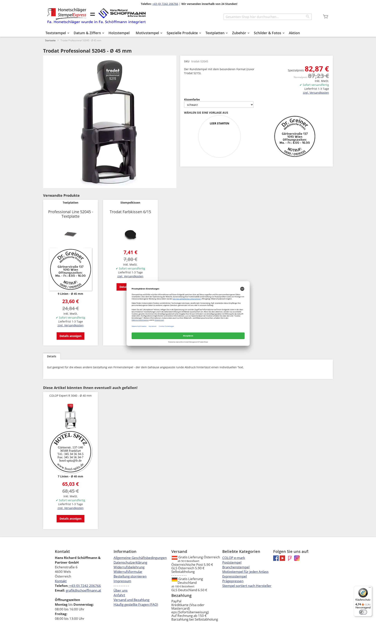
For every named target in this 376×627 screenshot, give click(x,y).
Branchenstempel (235, 567)
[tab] (51, 356)
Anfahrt (119, 595)
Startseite (50, 40)
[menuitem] (56, 33)
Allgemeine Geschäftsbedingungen (140, 557)
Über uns (120, 590)
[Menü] (369, 588)
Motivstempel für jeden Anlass (245, 571)
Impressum (122, 581)
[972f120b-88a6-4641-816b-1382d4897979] (294, 137)
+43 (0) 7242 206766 (165, 4)
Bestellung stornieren (130, 576)
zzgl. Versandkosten (316, 92)
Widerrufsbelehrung (129, 567)
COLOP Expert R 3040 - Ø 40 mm (70, 395)
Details (51, 356)
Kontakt (61, 581)
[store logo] (96, 16)
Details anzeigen (70, 336)
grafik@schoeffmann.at (83, 590)
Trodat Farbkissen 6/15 (130, 211)
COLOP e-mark (233, 557)
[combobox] (268, 17)
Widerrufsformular (128, 571)
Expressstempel (234, 576)
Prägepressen (232, 581)
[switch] (363, 612)
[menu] (188, 33)
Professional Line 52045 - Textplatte (70, 214)
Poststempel (231, 562)
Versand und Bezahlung (131, 599)
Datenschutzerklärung (130, 562)
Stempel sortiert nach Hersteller (246, 585)
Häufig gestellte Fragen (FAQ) (136, 604)
